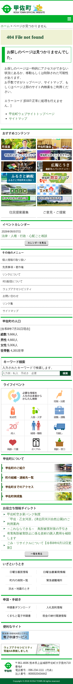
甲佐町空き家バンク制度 (24, 514)
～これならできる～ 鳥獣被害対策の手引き (37, 528)
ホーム (5, 26)
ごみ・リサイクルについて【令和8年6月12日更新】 (39, 545)
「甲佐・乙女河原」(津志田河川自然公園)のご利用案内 (38, 521)
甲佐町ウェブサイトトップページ (32, 114)
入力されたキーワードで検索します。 (28, 367)
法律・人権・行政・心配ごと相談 (24, 236)
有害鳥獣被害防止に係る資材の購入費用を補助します (39, 536)
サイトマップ (18, 118)
